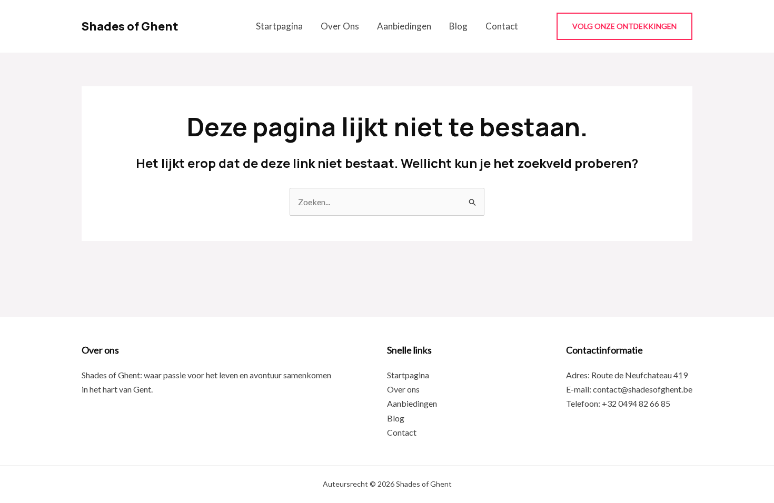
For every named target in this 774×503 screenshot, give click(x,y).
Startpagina (279, 26)
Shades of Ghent (130, 26)
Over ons (340, 26)
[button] (624, 26)
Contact (501, 26)
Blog (458, 26)
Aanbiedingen (404, 26)
